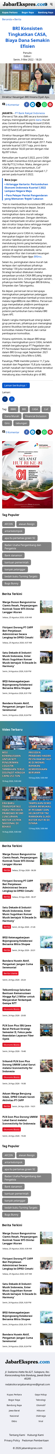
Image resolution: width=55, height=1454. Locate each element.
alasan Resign (27, 524)
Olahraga (41, 1415)
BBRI (13, 409)
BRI (24, 409)
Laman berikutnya (14, 385)
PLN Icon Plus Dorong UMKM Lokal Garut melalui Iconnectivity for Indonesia (20, 1120)
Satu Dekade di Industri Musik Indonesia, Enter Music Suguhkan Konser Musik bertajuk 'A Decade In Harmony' (19, 659)
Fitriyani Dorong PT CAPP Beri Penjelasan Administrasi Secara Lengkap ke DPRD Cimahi (17, 632)
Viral (40, 1421)
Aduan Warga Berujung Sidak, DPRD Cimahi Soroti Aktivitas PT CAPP (18, 1097)
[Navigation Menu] (51, 5)
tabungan (21, 423)
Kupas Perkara (9, 12)
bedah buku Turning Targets (21, 576)
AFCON (9, 524)
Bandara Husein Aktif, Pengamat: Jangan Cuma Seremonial (17, 707)
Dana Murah (12, 416)
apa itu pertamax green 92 (20, 538)
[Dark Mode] (46, 5)
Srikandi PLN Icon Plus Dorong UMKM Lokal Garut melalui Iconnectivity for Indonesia (18, 1066)
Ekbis (14, 1421)
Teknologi (41, 1399)
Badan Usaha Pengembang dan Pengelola (23, 546)
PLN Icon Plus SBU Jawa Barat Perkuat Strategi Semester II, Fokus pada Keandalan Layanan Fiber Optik (18, 1032)
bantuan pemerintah (17, 562)
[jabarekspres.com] (25, 4)
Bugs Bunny (11, 583)
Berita (17, 19)
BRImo (38, 256)
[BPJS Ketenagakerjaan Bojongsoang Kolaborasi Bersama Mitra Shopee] (46, 686)
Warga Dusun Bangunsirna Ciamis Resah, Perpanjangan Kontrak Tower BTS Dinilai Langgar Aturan (20, 607)
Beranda (7, 19)
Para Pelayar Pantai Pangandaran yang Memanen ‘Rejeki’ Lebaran (26, 197)
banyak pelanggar (15, 569)
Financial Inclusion (35, 416)
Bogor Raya (28, 12)
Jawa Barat (14, 1410)
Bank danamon (13, 555)
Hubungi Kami (35, 1435)
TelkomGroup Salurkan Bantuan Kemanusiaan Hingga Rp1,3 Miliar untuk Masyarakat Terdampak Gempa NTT (18, 996)
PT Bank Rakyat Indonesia (30, 113)
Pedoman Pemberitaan (35, 1440)
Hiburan (41, 1410)
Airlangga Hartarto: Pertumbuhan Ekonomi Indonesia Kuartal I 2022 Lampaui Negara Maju (26, 188)
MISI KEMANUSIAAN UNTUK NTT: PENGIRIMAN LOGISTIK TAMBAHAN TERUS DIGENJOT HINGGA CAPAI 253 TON (13, 764)
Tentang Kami (17, 1435)
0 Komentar (12, 104)
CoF (46, 409)
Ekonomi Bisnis (12, 1009)
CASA (35, 409)
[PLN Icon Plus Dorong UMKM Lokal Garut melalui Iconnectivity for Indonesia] (46, 1121)
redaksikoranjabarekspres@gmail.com (27, 1384)
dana (39, 120)
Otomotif (40, 1405)
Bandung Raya (45, 12)
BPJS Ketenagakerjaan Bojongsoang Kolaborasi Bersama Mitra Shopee (17, 685)
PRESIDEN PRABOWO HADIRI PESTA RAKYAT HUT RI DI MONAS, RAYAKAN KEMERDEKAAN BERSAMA (40, 762)
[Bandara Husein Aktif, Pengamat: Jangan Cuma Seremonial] (46, 708)
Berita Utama (10, 973)
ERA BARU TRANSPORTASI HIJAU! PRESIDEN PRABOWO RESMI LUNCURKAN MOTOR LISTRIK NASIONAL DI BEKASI (12, 814)
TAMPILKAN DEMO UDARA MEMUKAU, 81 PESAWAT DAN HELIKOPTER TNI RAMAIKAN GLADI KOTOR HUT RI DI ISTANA (40, 813)
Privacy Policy (12, 1440)
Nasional (14, 1415)
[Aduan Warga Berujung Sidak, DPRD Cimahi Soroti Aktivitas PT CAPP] (46, 1098)
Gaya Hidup (41, 1394)
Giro (7, 423)
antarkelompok (13, 531)
